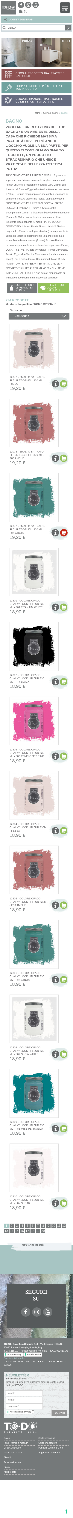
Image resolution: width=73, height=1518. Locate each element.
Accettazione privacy (20, 1411)
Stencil (7, 1457)
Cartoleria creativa (47, 1443)
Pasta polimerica (12, 1462)
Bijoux (7, 1467)
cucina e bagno (51, 113)
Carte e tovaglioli (47, 1438)
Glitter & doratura (12, 1447)
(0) (25, 11)
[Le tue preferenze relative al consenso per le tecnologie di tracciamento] (66, 1511)
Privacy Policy (14, 1354)
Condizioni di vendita (14, 1358)
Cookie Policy (34, 1354)
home (37, 113)
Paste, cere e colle (13, 1452)
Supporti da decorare (49, 1452)
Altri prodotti (10, 1472)
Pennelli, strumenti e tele (50, 1447)
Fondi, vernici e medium (16, 1443)
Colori (7, 1438)
